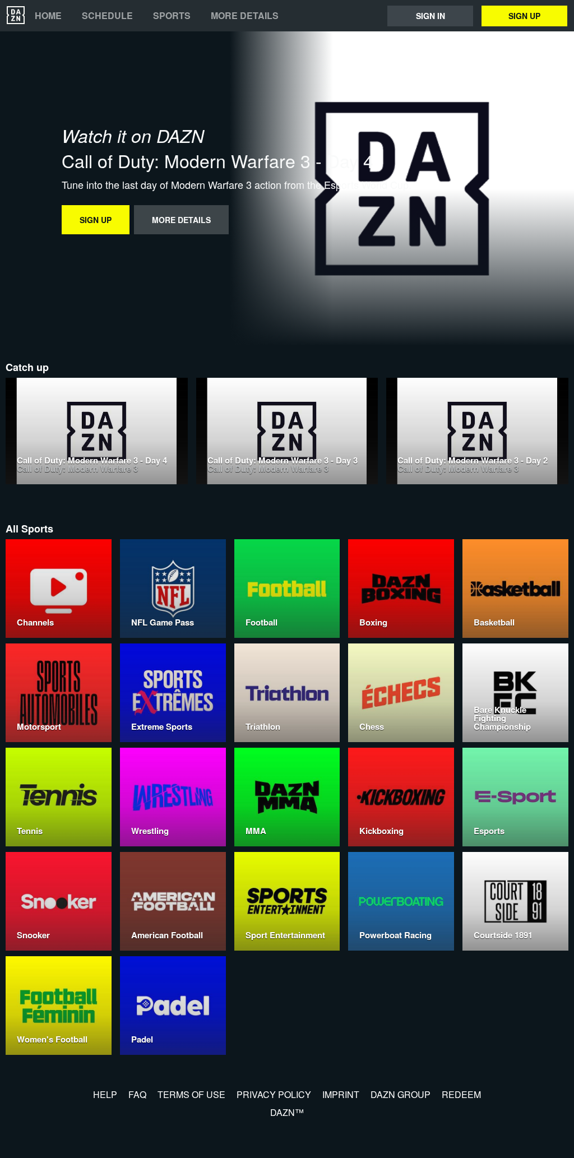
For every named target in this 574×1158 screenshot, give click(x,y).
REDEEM (461, 1094)
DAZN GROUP (400, 1094)
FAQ (137, 1094)
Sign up (524, 15)
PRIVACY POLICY (274, 1094)
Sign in (430, 15)
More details (245, 15)
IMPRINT (340, 1094)
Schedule (107, 15)
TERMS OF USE (191, 1094)
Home (48, 15)
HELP (105, 1094)
